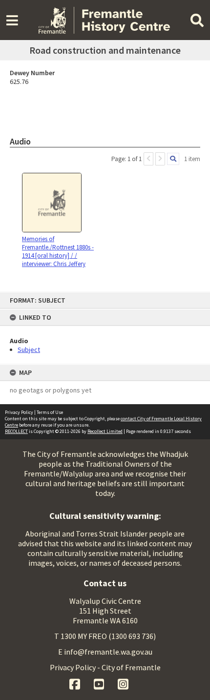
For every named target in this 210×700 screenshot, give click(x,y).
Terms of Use (50, 412)
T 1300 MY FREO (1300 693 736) (105, 636)
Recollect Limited (105, 431)
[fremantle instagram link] (123, 683)
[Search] (173, 159)
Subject (29, 349)
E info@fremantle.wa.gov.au (105, 652)
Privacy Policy (19, 412)
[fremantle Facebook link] (75, 683)
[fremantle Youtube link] (100, 683)
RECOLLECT (16, 431)
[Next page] (160, 158)
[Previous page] (148, 158)
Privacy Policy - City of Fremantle (105, 667)
